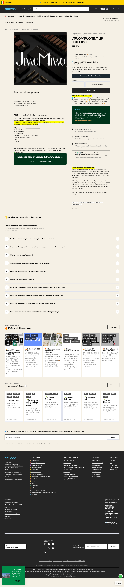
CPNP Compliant (96, 472)
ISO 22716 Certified (97, 463)
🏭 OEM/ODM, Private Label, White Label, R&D (43, 492)
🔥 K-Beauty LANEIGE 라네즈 (32, 350)
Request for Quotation (70, 465)
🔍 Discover (33, 494)
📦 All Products (34, 460)
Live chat (112, 460)
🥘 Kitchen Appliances (36, 474)
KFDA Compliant (96, 476)
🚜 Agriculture (34, 485)
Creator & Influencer (69, 474)
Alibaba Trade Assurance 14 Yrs (14, 505)
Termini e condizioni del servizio (76, 561)
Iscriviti (113, 546)
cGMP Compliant (96, 465)
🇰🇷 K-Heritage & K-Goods (37, 490)
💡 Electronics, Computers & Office (40, 476)
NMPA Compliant (96, 469)
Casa (6, 29)
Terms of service (114, 467)
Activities (7, 507)
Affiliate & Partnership (11, 509)
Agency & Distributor (70, 479)
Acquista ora (91, 90)
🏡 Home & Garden (35, 472)
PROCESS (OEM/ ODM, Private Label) (74, 467)
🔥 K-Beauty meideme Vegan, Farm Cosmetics (52, 350)
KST (10, 474)
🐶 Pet (32, 483)
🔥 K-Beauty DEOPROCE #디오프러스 (71, 350)
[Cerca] (87, 9)
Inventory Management (11, 502)
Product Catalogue (69, 469)
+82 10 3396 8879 (114, 20)
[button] (113, 9)
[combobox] (61, 9)
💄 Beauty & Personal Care (37, 463)
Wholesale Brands (69, 460)
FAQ (111, 463)
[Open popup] (91, 55)
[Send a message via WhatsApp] (120, 576)
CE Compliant (96, 474)
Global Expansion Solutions (12, 514)
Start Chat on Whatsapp (84, 121)
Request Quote (17, 580)
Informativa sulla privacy (60, 561)
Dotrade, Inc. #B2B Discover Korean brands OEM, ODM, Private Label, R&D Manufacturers (14, 465)
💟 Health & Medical (36, 465)
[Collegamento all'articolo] (14, 355)
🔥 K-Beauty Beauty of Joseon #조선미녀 (110, 350)
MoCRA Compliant (97, 467)
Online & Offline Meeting (71, 476)
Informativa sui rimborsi (45, 561)
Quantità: (74, 80)
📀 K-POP (32, 481)
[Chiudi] (24, 567)
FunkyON (7, 516)
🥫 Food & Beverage (35, 467)
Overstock (67, 472)
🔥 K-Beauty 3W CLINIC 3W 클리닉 (89, 350)
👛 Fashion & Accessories (37, 479)
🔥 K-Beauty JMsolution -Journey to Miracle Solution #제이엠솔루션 (13, 351)
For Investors (8, 511)
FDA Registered (96, 460)
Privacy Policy (114, 465)
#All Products (14, 29)
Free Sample (67, 463)
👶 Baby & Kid (34, 469)
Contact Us (8, 518)
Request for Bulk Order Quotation (91, 76)
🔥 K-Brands (33, 488)
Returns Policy (114, 469)
